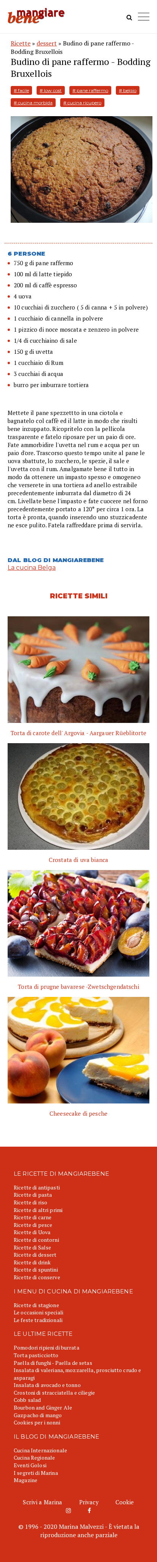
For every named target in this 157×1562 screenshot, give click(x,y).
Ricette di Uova (32, 1232)
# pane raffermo (90, 90)
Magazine (25, 1480)
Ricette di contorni (36, 1239)
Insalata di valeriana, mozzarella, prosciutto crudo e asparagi (77, 1373)
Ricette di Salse (32, 1247)
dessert (47, 43)
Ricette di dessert (35, 1254)
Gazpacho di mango (38, 1415)
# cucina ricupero (82, 102)
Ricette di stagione (36, 1305)
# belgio (127, 90)
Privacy (89, 1502)
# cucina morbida (33, 102)
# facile (21, 90)
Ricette (20, 43)
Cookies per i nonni (37, 1422)
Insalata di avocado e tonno (47, 1385)
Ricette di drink (32, 1262)
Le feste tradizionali (38, 1320)
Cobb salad (27, 1399)
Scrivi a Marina (42, 1502)
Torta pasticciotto (36, 1355)
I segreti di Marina (36, 1472)
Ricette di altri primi (38, 1210)
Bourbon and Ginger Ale (43, 1407)
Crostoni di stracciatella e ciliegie (54, 1392)
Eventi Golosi (30, 1465)
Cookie (124, 1502)
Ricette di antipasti (37, 1187)
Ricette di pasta (33, 1194)
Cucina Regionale (34, 1457)
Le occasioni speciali (38, 1312)
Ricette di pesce (33, 1224)
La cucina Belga (32, 567)
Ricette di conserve (37, 1277)
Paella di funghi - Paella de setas (53, 1362)
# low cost (51, 90)
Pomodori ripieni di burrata (46, 1347)
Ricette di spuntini (36, 1269)
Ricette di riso (30, 1202)
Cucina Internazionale (40, 1450)
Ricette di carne (32, 1217)
